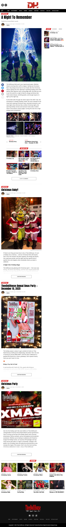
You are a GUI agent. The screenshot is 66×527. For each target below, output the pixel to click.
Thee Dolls (42, 10)
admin (8, 25)
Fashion (25, 10)
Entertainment (14, 10)
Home (8, 10)
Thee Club (48, 10)
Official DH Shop (55, 10)
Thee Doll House (10, 137)
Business (30, 10)
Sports (20, 10)
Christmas (36, 10)
